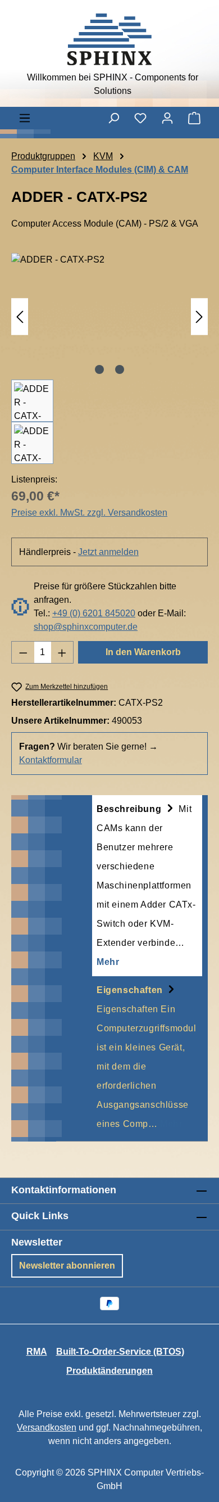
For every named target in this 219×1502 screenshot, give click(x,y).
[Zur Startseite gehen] (109, 39)
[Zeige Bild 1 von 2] (99, 369)
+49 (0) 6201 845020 (93, 613)
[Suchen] (113, 118)
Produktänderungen (109, 1370)
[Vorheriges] (19, 316)
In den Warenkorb (143, 652)
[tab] (147, 885)
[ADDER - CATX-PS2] (109, 316)
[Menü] (24, 118)
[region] (109, 358)
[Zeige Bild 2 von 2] (119, 369)
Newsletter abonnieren (67, 1265)
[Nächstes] (199, 316)
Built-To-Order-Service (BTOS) (120, 1351)
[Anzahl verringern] (23, 652)
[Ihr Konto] (167, 118)
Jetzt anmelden (108, 552)
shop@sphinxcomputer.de (86, 627)
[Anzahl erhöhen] (62, 652)
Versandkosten (46, 1427)
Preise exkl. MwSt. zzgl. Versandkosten (89, 512)
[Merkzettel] (140, 118)
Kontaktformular (50, 760)
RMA (36, 1351)
